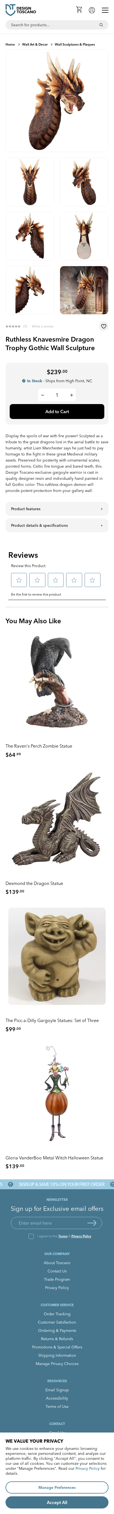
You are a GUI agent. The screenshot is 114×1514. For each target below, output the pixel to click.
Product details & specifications (39, 525)
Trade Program (57, 1279)
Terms (63, 1236)
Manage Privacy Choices (57, 1363)
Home (10, 44)
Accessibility (57, 1398)
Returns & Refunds (57, 1338)
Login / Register (92, 10)
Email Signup (57, 1389)
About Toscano (57, 1262)
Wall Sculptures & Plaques (75, 44)
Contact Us (57, 1271)
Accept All (57, 1502)
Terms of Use (57, 1406)
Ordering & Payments (57, 1330)
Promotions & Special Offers (57, 1347)
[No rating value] (14, 326)
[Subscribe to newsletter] (92, 1223)
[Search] (101, 25)
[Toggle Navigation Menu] (105, 10)
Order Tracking (57, 1313)
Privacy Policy (81, 1236)
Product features (25, 508)
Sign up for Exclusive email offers (57, 1208)
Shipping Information (57, 1355)
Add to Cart (57, 411)
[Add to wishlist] (103, 326)
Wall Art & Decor (35, 44)
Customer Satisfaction (57, 1322)
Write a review (42, 326)
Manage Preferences (57, 1487)
